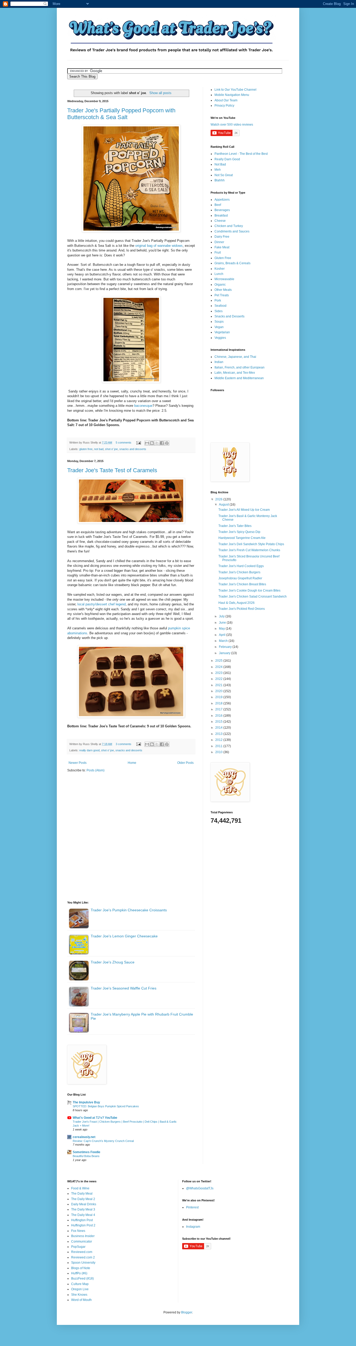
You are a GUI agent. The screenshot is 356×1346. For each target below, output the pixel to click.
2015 (219, 721)
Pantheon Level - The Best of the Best (241, 154)
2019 (219, 697)
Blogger (186, 1312)
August (224, 504)
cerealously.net (84, 1137)
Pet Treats (221, 295)
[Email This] (147, 443)
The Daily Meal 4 (83, 1215)
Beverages (222, 210)
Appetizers (222, 199)
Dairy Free (221, 236)
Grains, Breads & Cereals (232, 263)
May (222, 628)
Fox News (78, 1231)
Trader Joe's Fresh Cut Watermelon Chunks (249, 550)
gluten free (86, 449)
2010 (219, 752)
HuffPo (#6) (79, 1273)
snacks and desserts (132, 449)
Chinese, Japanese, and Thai (235, 357)
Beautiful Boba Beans (86, 1156)
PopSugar (78, 1247)
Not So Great (223, 175)
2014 (219, 727)
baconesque (143, 406)
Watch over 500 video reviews (232, 124)
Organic (220, 284)
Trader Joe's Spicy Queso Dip (239, 532)
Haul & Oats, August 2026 (236, 603)
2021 (219, 685)
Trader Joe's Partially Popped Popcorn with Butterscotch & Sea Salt (121, 113)
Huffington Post (82, 1220)
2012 (219, 740)
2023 (219, 673)
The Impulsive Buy (86, 1102)
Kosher (219, 269)
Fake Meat (221, 247)
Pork (217, 300)
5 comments (123, 442)
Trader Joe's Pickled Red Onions (241, 609)
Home (132, 763)
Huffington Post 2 (83, 1225)
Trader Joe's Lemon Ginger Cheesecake (124, 936)
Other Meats (223, 290)
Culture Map (80, 1284)
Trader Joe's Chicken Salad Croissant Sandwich (252, 596)
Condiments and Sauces (231, 231)
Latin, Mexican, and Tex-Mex (234, 372)
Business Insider (83, 1236)
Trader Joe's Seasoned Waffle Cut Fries (123, 988)
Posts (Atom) (96, 770)
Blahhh (219, 180)
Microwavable (224, 279)
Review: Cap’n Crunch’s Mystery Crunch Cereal (103, 1140)
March (224, 641)
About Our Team (225, 100)
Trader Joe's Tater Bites (234, 526)
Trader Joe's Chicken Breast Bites (242, 584)
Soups (219, 321)
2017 (219, 709)
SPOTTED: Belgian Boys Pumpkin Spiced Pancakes (106, 1106)
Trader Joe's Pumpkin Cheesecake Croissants (129, 910)
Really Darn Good (227, 159)
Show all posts (160, 93)
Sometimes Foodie (86, 1152)
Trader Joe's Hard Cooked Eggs (241, 566)
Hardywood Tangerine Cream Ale (242, 538)
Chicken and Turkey (228, 226)
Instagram (193, 1226)
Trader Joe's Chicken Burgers (239, 572)
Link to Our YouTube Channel (235, 89)
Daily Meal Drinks (83, 1204)
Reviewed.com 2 (83, 1257)
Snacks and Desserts (229, 316)
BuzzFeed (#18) (82, 1278)
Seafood (220, 306)
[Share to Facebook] (161, 443)
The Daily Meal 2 (83, 1199)
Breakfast (221, 215)
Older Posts (185, 763)
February (225, 647)
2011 (219, 746)
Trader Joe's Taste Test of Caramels (112, 470)
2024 (219, 667)
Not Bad (220, 164)
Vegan (219, 327)
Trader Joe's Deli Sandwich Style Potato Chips (251, 544)
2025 (219, 660)
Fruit (217, 252)
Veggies (220, 338)
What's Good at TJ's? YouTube (95, 1118)
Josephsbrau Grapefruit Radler (240, 578)
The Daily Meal (82, 1193)
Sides (218, 311)
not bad (98, 449)
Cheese (220, 221)
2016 (219, 715)
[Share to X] (156, 443)
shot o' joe (111, 449)
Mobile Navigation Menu (231, 95)
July (222, 616)
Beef (217, 205)
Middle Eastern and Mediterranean (239, 378)
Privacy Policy (224, 105)
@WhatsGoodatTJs (199, 1188)
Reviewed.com (81, 1252)
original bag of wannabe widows (159, 246)
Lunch (218, 274)
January (225, 653)
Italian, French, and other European (239, 367)
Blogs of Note (80, 1268)
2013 (219, 734)
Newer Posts (78, 763)
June (223, 622)
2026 (219, 499)
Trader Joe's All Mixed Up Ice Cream (244, 510)
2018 (219, 703)
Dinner (219, 242)
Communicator (81, 1241)
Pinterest (192, 1207)
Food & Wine (80, 1188)
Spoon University (83, 1262)
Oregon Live (80, 1289)
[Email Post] (138, 442)
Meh (217, 169)
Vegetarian (222, 332)
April (222, 635)
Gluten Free (222, 258)
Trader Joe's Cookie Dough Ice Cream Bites (249, 590)
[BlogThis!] (152, 443)
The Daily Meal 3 (83, 1209)
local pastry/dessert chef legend (101, 604)
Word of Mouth (81, 1300)
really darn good (89, 750)
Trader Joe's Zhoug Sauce (112, 962)
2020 (219, 691)
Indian (218, 362)
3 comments (123, 744)
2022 (219, 679)
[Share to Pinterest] (166, 443)
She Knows (79, 1294)
